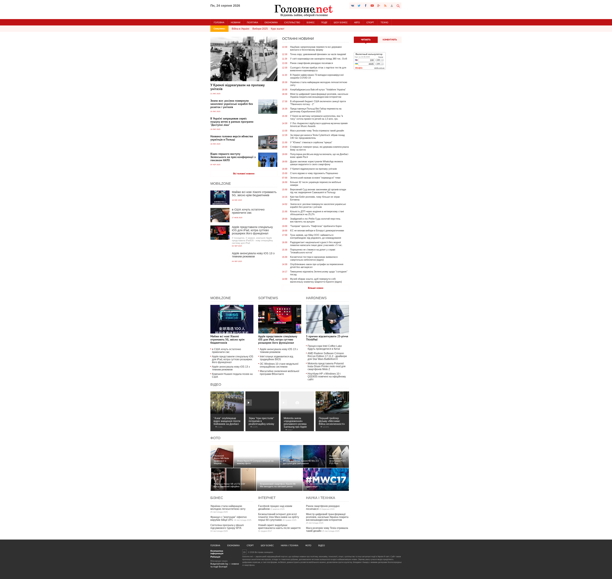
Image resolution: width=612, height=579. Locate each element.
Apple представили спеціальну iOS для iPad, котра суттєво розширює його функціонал (232, 359)
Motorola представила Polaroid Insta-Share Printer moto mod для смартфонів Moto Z (327, 366)
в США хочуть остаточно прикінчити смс (226, 350)
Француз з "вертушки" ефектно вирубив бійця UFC (228, 518)
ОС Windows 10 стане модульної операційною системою (279, 365)
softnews (268, 298)
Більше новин (315, 288)
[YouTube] (372, 5)
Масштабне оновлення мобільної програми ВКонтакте (279, 372)
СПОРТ (370, 22)
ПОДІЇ (324, 22)
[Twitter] (359, 5)
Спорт (250, 545)
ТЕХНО (384, 22)
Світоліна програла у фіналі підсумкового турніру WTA (227, 526)
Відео (215, 384)
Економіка (271, 22)
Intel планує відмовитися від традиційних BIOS (276, 358)
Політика (252, 22)
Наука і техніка (320, 498)
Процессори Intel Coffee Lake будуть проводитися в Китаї (325, 347)
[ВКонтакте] (352, 5)
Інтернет (267, 498)
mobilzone (220, 184)
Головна (219, 22)
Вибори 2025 (260, 28)
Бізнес (311, 22)
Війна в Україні (240, 28)
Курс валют (277, 28)
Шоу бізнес (341, 22)
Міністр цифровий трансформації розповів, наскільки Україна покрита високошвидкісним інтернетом (327, 517)
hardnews (316, 298)
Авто (357, 22)
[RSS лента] (385, 5)
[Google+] (378, 5)
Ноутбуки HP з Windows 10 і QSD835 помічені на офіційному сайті (327, 376)
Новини (235, 22)
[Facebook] (365, 5)
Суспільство (292, 22)
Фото (215, 438)
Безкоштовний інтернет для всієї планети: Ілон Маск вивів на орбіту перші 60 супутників (278, 517)
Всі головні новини (244, 173)
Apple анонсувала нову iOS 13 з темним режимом (231, 368)
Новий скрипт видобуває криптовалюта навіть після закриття (279, 526)
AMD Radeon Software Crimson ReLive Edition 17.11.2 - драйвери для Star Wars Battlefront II (327, 356)
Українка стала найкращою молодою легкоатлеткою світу (227, 507)
